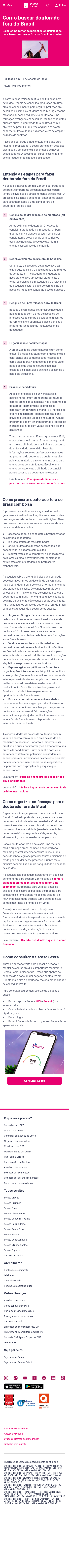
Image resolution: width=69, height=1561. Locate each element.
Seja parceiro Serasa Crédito (18, 1362)
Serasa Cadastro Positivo (17, 1218)
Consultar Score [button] (34, 1080)
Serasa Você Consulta (15, 1239)
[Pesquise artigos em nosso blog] (48, 5)
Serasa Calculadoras (14, 1224)
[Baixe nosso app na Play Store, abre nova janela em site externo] (34, 1388)
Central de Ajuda (12, 1280)
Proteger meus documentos (18, 1316)
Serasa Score (11, 1208)
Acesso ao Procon (13, 1434)
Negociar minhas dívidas (16, 1141)
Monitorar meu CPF (14, 1146)
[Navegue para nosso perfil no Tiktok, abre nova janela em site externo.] (16, 1378)
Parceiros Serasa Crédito (17, 1162)
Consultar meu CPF (14, 1125)
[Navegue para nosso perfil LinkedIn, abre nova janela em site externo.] (53, 1378)
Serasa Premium (12, 1203)
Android (48, 1001)
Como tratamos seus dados (18, 1183)
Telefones (9, 1275)
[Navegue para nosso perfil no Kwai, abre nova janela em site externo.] (63, 1378)
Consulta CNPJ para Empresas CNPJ (23, 1337)
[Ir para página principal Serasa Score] (31, 5)
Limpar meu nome (13, 1130)
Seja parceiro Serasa (14, 1357)
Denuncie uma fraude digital (18, 1286)
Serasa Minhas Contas (15, 1245)
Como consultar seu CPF (17, 1305)
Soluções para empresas (16, 1172)
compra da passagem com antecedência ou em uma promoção (33, 882)
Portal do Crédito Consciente (19, 1311)
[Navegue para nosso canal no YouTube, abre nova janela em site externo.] (25, 1378)
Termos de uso (11, 1342)
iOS (38, 1001)
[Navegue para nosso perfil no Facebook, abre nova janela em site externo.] (44, 1378)
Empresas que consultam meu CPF (22, 1326)
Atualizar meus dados (15, 1167)
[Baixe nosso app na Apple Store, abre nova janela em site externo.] (13, 1388)
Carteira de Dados (13, 1255)
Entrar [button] (62, 5)
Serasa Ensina (11, 1234)
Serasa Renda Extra (14, 1229)
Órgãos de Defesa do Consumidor (21, 1439)
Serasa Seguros (12, 1250)
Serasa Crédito (11, 1197)
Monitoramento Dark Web (17, 1151)
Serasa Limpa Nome (14, 1213)
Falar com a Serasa (14, 1156)
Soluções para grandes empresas (21, 1177)
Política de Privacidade (15, 1428)
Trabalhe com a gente (15, 1444)
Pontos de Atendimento (16, 1270)
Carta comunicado (13, 1321)
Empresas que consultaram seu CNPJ (23, 1332)
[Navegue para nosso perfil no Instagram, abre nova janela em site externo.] (6, 1378)
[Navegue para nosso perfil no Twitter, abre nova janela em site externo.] (34, 1378)
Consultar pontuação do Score (20, 1135)
